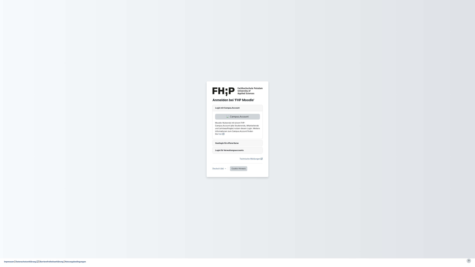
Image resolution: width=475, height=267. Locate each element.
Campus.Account (239, 116)
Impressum (9, 261)
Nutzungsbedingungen (75, 261)
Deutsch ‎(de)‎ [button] (218, 168)
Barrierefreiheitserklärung (51, 261)
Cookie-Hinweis (239, 168)
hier (220, 134)
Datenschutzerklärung (26, 261)
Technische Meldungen (250, 159)
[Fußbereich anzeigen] (469, 261)
